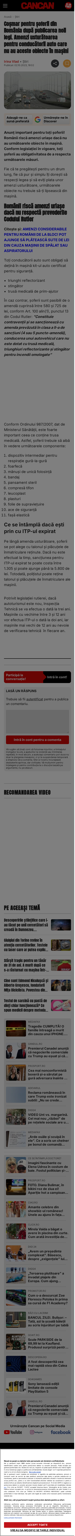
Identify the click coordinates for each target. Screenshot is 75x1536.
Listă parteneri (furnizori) (13, 1518)
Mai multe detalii (35, 1472)
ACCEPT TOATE (37, 1524)
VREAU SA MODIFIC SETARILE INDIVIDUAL (37, 1530)
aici (5, 1487)
